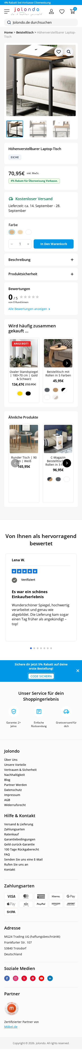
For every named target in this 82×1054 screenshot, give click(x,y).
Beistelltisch (25, 32)
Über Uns (10, 759)
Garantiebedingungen (19, 839)
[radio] (12, 232)
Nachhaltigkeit (14, 774)
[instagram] (15, 978)
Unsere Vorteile (15, 764)
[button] (68, 51)
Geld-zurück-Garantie (19, 844)
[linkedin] (50, 978)
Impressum (12, 794)
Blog (7, 779)
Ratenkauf (11, 834)
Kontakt (9, 869)
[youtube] (41, 978)
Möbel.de (10, 1027)
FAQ (7, 854)
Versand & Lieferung (18, 824)
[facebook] (7, 978)
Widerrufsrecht (15, 805)
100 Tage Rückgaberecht (21, 849)
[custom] (33, 978)
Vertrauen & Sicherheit (20, 769)
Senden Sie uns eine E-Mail (23, 859)
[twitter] (24, 978)
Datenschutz (13, 789)
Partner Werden (15, 784)
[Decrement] (11, 244)
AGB (7, 800)
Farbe (13, 225)
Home (8, 32)
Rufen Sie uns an (16, 864)
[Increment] (28, 244)
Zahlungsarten (14, 829)
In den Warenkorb (53, 244)
